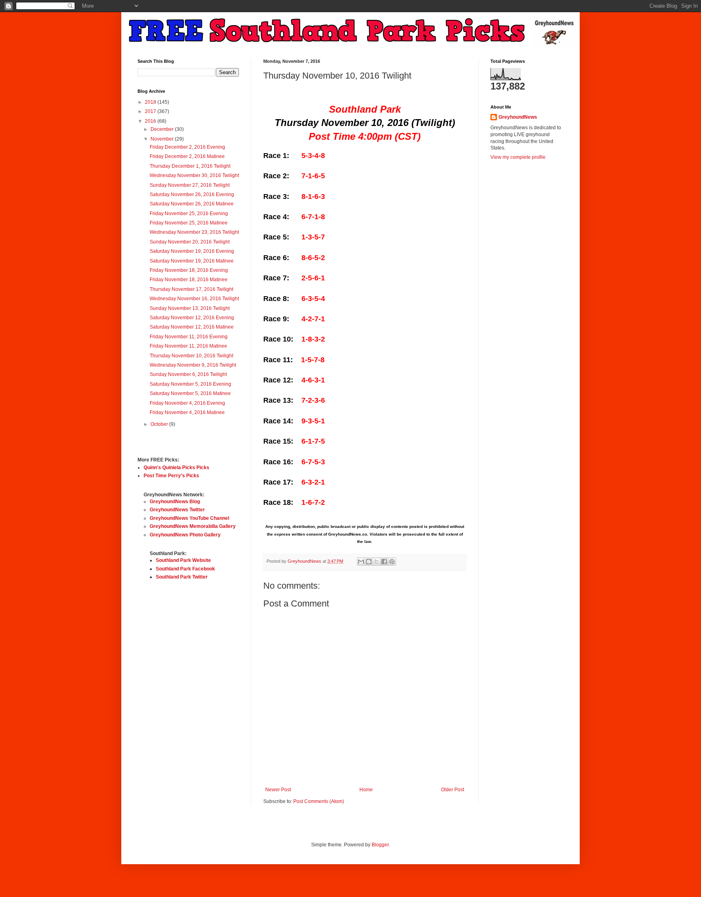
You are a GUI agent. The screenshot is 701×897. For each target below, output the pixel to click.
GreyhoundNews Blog (175, 501)
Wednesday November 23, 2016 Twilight (194, 232)
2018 (151, 102)
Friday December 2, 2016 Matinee (187, 156)
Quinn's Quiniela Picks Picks (176, 467)
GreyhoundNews (518, 117)
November (163, 139)
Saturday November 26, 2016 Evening (192, 194)
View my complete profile (518, 157)
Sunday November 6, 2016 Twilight (188, 374)
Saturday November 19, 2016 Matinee (192, 261)
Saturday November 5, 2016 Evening (190, 384)
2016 (151, 121)
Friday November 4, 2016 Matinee (187, 412)
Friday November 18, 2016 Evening (189, 270)
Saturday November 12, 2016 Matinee (192, 327)
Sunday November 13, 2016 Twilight (190, 308)
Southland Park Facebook (185, 569)
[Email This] (361, 561)
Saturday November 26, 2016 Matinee (192, 204)
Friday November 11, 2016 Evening (189, 337)
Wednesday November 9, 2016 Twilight (193, 365)
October (160, 424)
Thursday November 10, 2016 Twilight (191, 356)
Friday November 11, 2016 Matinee (188, 346)
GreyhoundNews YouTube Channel (189, 518)
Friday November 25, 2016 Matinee (189, 223)
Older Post (452, 789)
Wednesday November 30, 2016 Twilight (194, 175)
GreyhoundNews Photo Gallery (185, 535)
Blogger (380, 845)
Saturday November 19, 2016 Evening (192, 251)
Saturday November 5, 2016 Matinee (190, 393)
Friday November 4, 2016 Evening (187, 403)
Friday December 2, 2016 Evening (187, 147)
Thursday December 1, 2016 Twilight (190, 166)
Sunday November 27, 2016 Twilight (190, 185)
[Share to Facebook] (384, 561)
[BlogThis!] (369, 561)
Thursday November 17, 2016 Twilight (191, 289)
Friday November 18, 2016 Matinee (189, 279)
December (163, 129)
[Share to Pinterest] (392, 561)
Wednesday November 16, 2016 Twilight (194, 298)
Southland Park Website (183, 560)
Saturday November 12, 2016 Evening (192, 317)
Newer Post (278, 789)
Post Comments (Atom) (318, 801)
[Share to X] (376, 561)
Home (366, 789)
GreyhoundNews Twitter (177, 510)
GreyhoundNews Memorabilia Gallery (193, 526)
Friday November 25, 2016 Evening (189, 213)
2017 (151, 111)
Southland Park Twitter (182, 577)
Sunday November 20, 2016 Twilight (190, 242)
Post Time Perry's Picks (171, 475)
